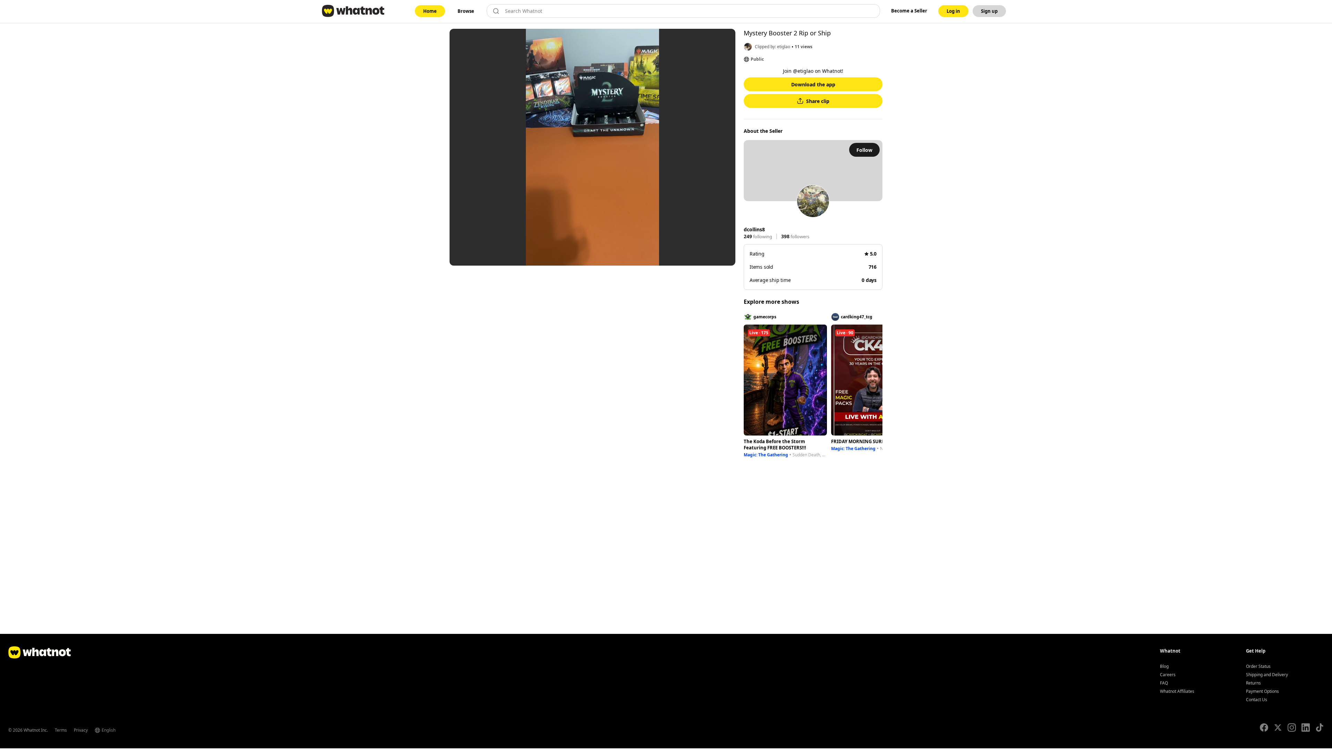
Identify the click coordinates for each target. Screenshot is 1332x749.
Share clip (817, 101)
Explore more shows (771, 301)
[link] (430, 11)
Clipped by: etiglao (772, 47)
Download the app (813, 84)
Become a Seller (909, 11)
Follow (864, 150)
